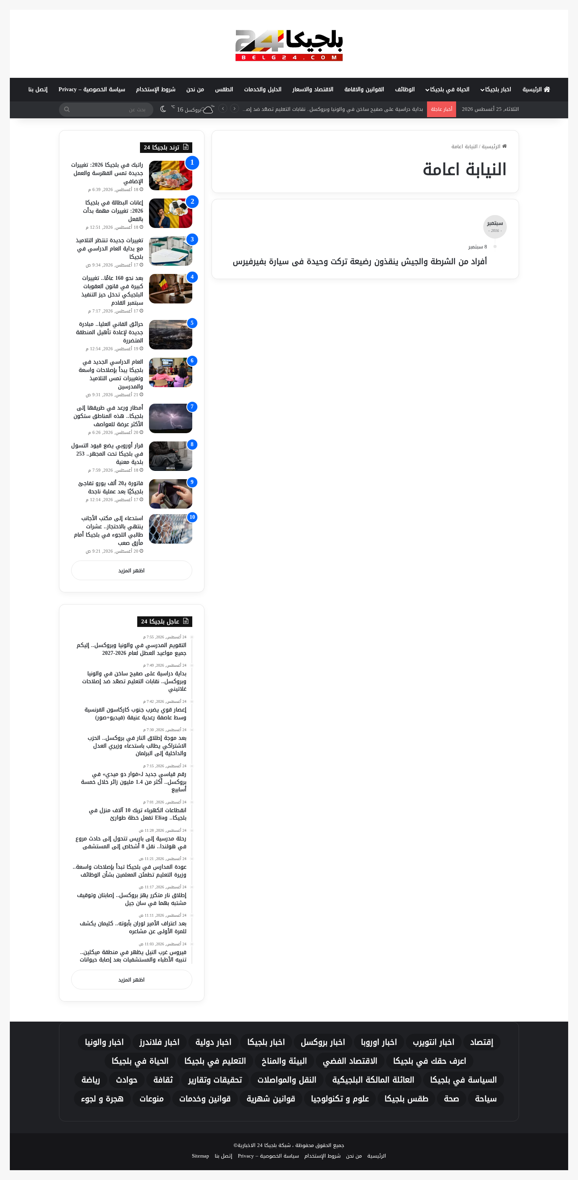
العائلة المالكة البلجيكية (373, 1079)
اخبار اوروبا (379, 1042)
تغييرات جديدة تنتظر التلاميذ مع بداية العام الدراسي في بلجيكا (109, 248)
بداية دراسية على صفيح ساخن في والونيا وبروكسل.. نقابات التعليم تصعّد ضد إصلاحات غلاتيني (319, 109)
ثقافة (163, 1079)
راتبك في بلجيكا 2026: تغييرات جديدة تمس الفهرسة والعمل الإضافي (107, 173)
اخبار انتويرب (434, 1042)
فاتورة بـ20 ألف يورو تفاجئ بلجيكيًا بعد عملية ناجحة (110, 487)
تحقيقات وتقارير (215, 1079)
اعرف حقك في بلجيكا (429, 1060)
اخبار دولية (213, 1042)
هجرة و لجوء (102, 1098)
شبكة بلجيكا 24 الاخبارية (264, 1145)
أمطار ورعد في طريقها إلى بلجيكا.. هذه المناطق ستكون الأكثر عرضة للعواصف (108, 416)
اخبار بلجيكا (498, 89)
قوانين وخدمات (205, 1098)
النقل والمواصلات (287, 1079)
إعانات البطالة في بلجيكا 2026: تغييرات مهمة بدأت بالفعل (113, 210)
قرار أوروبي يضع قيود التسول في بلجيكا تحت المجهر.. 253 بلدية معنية (107, 453)
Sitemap (200, 1156)
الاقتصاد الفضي (350, 1060)
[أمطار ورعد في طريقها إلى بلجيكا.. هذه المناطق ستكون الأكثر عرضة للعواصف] (170, 418)
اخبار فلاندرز (160, 1042)
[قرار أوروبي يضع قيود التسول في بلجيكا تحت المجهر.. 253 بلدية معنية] (170, 456)
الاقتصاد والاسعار (313, 89)
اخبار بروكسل (323, 1042)
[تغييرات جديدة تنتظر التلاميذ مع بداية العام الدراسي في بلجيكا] (170, 251)
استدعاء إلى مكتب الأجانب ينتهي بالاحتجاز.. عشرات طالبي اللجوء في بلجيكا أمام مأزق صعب (108, 530)
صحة (451, 1098)
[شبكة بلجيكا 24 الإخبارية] (289, 44)
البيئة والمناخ (284, 1060)
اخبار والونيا (104, 1042)
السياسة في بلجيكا (463, 1079)
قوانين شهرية (271, 1098)
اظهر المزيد (131, 570)
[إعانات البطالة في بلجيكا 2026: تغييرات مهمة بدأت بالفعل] (170, 213)
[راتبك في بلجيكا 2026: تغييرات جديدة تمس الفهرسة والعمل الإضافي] (170, 175)
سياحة (486, 1098)
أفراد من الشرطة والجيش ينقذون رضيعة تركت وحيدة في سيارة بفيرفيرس (360, 261)
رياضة (90, 1079)
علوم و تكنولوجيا (340, 1098)
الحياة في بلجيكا (449, 89)
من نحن (195, 89)
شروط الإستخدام (155, 89)
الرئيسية (533, 89)
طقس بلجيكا (406, 1098)
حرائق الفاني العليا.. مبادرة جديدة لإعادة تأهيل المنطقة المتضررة (109, 332)
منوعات (152, 1098)
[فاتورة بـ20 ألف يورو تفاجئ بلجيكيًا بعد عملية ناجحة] (170, 494)
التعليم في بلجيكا (215, 1060)
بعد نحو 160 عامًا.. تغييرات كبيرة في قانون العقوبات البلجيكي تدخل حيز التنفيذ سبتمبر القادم (112, 290)
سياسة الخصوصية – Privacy (92, 89)
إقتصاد (481, 1042)
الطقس (224, 89)
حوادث (127, 1079)
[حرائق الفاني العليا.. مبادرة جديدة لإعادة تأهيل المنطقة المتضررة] (170, 334)
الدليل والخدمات (263, 89)
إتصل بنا (38, 89)
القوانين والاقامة (364, 89)
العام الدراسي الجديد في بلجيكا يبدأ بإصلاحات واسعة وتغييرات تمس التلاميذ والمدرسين (111, 374)
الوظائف (405, 89)
